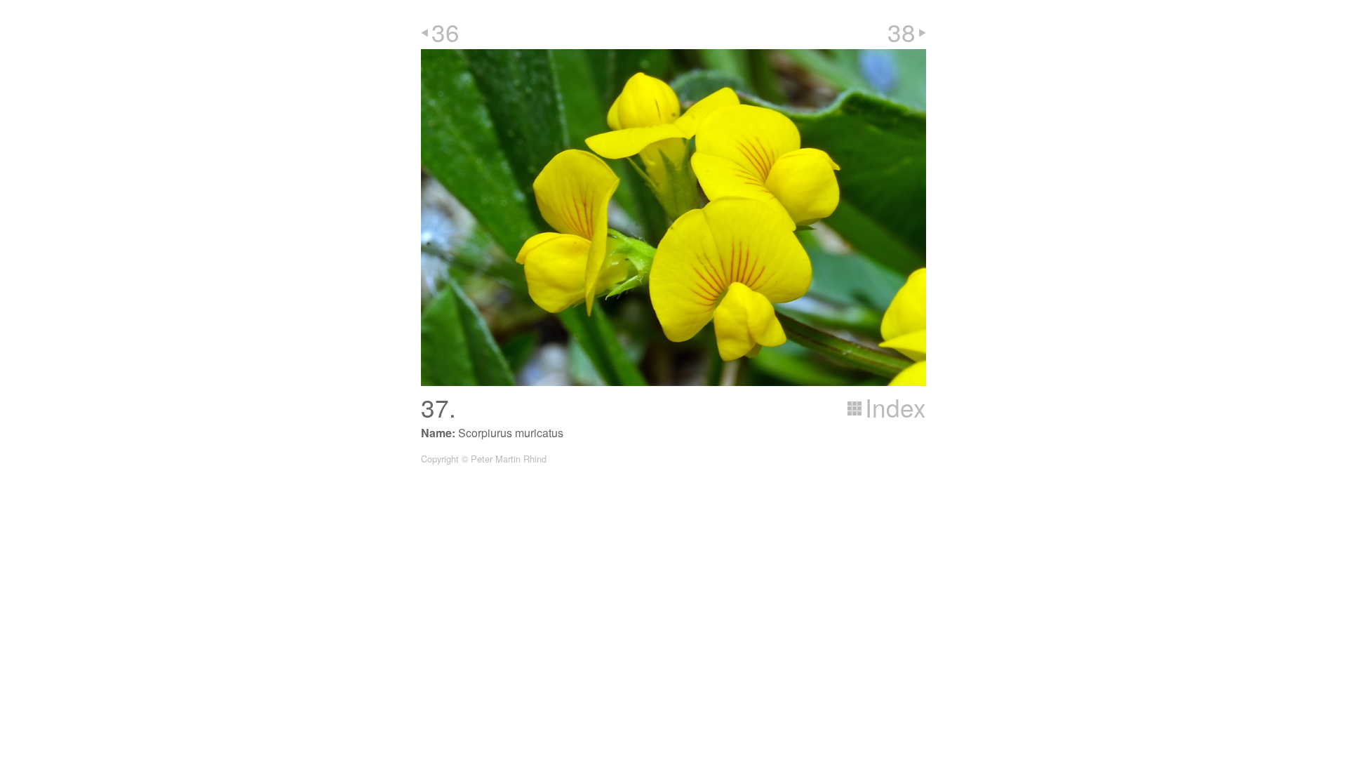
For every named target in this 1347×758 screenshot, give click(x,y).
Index (895, 407)
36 (445, 31)
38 (901, 31)
